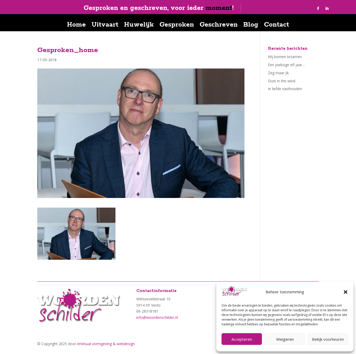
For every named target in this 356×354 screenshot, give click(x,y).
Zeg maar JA (278, 72)
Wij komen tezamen (285, 56)
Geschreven (219, 26)
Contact (276, 26)
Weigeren (285, 339)
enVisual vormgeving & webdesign (106, 343)
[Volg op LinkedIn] (327, 8)
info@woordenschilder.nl (157, 317)
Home (76, 26)
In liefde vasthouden (285, 88)
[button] (345, 292)
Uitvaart (104, 26)
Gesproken (176, 26)
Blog (250, 26)
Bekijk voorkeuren (328, 339)
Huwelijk (139, 26)
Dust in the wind (281, 80)
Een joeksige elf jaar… (286, 64)
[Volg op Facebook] (318, 8)
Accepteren (241, 339)
